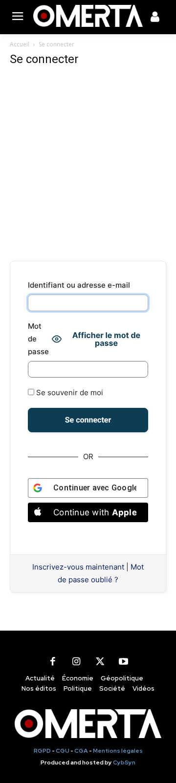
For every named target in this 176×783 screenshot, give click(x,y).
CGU (62, 751)
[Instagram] (76, 662)
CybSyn (124, 762)
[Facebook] (53, 662)
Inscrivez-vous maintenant (78, 566)
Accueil (19, 44)
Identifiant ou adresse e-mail (79, 285)
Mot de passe (38, 338)
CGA (81, 751)
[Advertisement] (88, 164)
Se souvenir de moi (68, 392)
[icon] (155, 18)
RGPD (42, 751)
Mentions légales (118, 751)
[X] (99, 662)
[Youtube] (123, 662)
